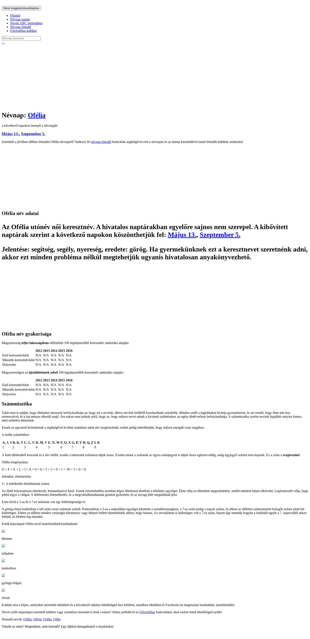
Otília (57, 619)
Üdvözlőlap (147, 612)
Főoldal (15, 15)
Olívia (37, 619)
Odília (27, 619)
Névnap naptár (20, 19)
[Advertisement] (128, 77)
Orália (47, 619)
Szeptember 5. (33, 134)
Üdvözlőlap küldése (23, 31)
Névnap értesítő (20, 27)
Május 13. (10, 134)
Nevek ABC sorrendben (26, 23)
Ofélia (37, 115)
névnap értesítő (101, 142)
